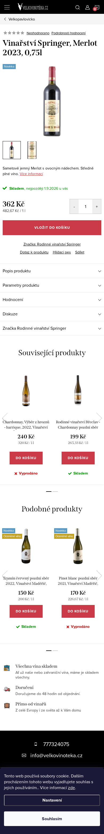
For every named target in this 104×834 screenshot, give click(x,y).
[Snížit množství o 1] (74, 206)
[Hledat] (77, 7)
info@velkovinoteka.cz (56, 755)
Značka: (52, 244)
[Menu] (7, 7)
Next (99, 418)
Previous (4, 418)
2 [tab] (55, 491)
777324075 (56, 744)
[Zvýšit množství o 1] (96, 206)
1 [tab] (48, 491)
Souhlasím (52, 819)
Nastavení (52, 800)
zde (71, 787)
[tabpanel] (26, 425)
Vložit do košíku (52, 227)
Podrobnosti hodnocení (68, 33)
